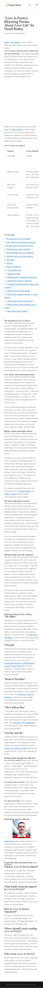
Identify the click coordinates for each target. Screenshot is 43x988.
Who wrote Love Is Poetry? (17, 311)
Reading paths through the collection (22, 277)
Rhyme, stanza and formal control (19, 246)
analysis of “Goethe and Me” (15, 748)
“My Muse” (10, 260)
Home (6, 42)
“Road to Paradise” (13, 267)
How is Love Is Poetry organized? (20, 301)
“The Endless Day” (14, 270)
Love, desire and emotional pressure (20, 242)
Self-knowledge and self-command (20, 252)
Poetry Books (20, 33)
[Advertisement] (21, 102)
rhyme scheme (25, 491)
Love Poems (9, 33)
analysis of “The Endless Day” (24, 723)
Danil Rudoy (9, 841)
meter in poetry (10, 494)
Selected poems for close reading (19, 256)
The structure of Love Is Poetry (18, 239)
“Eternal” (9, 263)
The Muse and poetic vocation (18, 249)
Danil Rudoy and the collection (19, 281)
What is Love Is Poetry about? (18, 291)
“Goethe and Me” (14, 274)
